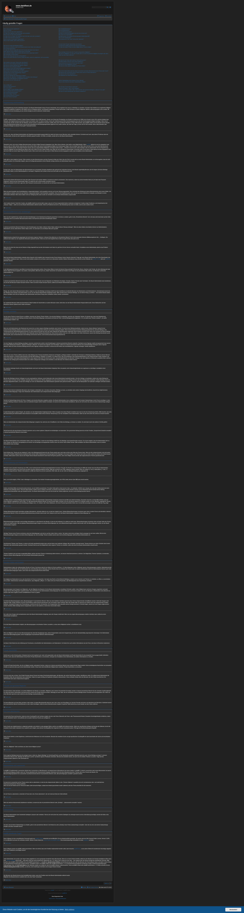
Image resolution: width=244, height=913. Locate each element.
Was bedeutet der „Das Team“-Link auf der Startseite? (71, 39)
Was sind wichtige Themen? (10, 93)
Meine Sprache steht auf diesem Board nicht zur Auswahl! (17, 51)
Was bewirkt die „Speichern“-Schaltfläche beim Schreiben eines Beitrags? (21, 77)
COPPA (89, 144)
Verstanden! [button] (233, 909)
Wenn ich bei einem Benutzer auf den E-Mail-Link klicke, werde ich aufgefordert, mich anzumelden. (26, 57)
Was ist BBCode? (8, 85)
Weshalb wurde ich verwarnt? (10, 74)
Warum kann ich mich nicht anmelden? (12, 34)
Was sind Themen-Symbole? (10, 96)
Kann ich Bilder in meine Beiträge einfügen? (13, 89)
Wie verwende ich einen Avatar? (11, 54)
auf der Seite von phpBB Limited (51, 840)
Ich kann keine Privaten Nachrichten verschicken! (70, 44)
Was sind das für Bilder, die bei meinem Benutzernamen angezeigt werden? (21, 53)
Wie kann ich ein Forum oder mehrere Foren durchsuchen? (72, 60)
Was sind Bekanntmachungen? (11, 92)
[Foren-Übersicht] (9, 8)
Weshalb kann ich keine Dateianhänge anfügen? (15, 72)
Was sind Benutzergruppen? (65, 31)
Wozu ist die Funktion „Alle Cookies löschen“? (14, 40)
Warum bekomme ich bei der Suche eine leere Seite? (71, 63)
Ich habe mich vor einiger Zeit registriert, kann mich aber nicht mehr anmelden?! (22, 36)
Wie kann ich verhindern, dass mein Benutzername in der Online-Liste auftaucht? (22, 47)
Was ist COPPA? (7, 30)
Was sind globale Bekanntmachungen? (13, 90)
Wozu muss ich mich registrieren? (11, 28)
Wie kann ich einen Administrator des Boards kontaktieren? (72, 91)
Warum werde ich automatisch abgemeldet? (14, 39)
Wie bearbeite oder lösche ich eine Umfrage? (14, 69)
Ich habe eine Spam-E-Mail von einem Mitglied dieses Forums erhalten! (75, 47)
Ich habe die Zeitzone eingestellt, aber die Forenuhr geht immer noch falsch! (21, 50)
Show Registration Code (57, 896)
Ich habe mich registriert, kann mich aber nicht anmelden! (17, 33)
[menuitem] (14, 16)
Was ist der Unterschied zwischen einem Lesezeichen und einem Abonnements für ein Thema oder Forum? (83, 70)
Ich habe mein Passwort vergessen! (12, 37)
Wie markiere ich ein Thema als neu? (12, 80)
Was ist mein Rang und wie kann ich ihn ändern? (15, 55)
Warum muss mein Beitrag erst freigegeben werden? (16, 78)
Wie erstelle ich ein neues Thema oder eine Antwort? (16, 62)
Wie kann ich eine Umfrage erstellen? (12, 66)
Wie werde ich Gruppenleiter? (65, 34)
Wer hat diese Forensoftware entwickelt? (68, 86)
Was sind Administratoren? (65, 28)
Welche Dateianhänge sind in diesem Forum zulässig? (71, 80)
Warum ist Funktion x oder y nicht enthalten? (69, 88)
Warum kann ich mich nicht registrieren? (13, 31)
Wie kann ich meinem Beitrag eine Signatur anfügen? (16, 65)
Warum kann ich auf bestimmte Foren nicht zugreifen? (16, 71)
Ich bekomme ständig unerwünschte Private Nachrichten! (72, 45)
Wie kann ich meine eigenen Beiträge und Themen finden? (72, 65)
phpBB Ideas (77, 848)
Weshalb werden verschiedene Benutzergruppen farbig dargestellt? (74, 36)
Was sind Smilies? (8, 87)
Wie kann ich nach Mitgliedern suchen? (68, 64)
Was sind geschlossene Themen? (11, 95)
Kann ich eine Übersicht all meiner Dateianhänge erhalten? (72, 81)
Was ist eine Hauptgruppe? (65, 37)
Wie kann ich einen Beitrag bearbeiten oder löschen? (16, 63)
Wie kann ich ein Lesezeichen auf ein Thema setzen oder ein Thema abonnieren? (77, 72)
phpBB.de (107, 259)
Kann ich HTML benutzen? (10, 86)
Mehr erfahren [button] (69, 909)
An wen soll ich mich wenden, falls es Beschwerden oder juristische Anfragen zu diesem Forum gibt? (82, 89)
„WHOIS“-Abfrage (10, 860)
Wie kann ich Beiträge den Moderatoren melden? (15, 75)
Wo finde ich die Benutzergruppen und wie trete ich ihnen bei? (73, 33)
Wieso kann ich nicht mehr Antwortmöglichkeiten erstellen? (17, 68)
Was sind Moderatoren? (64, 30)
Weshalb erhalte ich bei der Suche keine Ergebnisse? (71, 61)
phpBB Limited (96, 259)
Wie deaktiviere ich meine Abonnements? (68, 75)
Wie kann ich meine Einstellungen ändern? (13, 45)
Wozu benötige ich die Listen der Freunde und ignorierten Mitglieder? (74, 52)
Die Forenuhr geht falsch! (9, 48)
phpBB (52, 890)
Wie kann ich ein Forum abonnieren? (67, 73)
